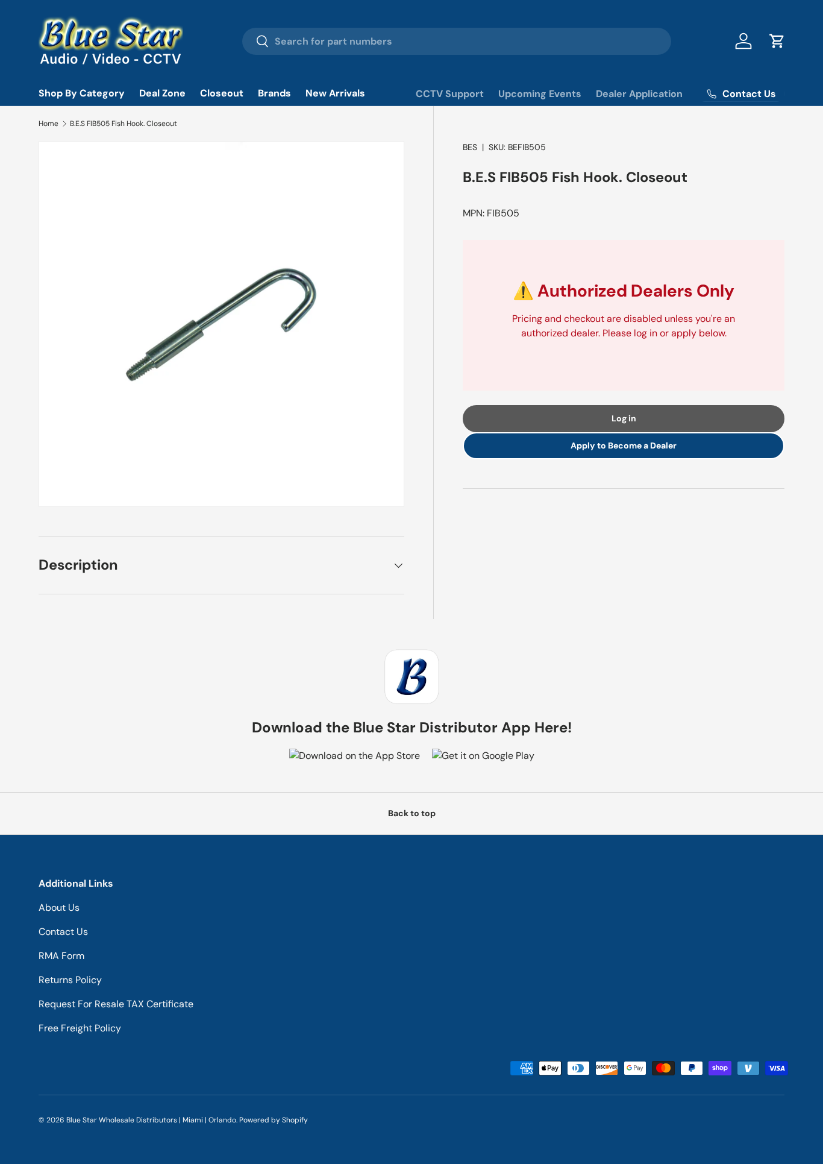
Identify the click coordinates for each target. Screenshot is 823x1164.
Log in (624, 418)
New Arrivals (335, 93)
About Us (59, 907)
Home (48, 123)
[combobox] (456, 41)
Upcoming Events (539, 93)
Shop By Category (82, 93)
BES (470, 147)
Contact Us (63, 931)
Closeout (221, 93)
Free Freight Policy (80, 1028)
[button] (777, 41)
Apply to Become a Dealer (624, 445)
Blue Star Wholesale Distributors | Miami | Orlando (151, 1120)
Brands (274, 93)
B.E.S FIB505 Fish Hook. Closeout (123, 123)
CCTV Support (450, 93)
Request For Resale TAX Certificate (116, 1004)
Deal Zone (162, 93)
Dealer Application (639, 93)
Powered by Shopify (273, 1120)
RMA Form (61, 955)
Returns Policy (70, 980)
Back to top (412, 813)
